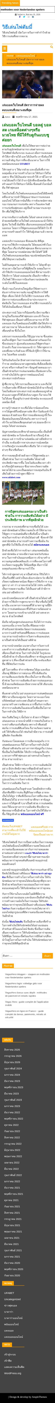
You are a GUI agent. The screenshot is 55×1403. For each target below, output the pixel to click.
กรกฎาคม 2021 (13, 1219)
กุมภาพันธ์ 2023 (13, 1099)
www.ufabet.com (11, 477)
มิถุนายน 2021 (12, 1225)
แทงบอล (9, 1330)
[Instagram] (29, 17)
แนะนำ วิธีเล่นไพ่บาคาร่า (36, 853)
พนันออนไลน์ (11, 1324)
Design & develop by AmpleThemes (28, 1396)
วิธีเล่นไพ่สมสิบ (16, 922)
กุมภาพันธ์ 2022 (13, 1175)
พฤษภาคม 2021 (13, 1231)
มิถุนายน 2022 (12, 1150)
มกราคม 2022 (12, 1181)
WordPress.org (12, 1373)
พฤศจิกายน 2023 (13, 1087)
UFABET (9, 1293)
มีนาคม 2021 (11, 1244)
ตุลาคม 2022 (11, 1125)
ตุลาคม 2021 (11, 1200)
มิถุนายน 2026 (12, 1062)
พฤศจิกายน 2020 (13, 1269)
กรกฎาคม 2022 (13, 1143)
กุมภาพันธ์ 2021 (13, 1250)
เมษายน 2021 (11, 1237)
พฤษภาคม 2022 (13, 1156)
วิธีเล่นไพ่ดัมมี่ (17, 27)
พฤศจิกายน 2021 (13, 1194)
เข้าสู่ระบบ (10, 1354)
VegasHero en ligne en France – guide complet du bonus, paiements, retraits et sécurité (25, 1014)
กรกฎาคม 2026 (13, 1056)
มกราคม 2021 (12, 1256)
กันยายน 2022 (12, 1131)
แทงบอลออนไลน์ (8, 820)
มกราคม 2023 (12, 1106)
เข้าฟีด (8, 1360)
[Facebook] (20, 17)
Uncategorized (12, 1299)
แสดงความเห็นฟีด (14, 1367)
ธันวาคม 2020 (12, 1263)
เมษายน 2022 (11, 1162)
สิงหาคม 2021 (12, 1212)
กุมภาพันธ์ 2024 (13, 1068)
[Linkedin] (33, 17)
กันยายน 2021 (12, 1206)
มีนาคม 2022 (11, 1168)
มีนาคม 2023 (11, 1093)
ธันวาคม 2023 (12, 1081)
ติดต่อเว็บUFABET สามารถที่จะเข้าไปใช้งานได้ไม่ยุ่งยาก (14, 830)
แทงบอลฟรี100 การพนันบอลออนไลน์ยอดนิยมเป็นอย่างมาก (41, 831)
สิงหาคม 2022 (12, 1137)
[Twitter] (24, 17)
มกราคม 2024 (12, 1074)
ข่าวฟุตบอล (10, 1305)
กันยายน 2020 (12, 1275)
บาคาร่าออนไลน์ (13, 1318)
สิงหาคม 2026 (12, 1049)
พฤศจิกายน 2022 (13, 1118)
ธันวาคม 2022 (12, 1112)
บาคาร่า (8, 1311)
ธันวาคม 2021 (12, 1187)
